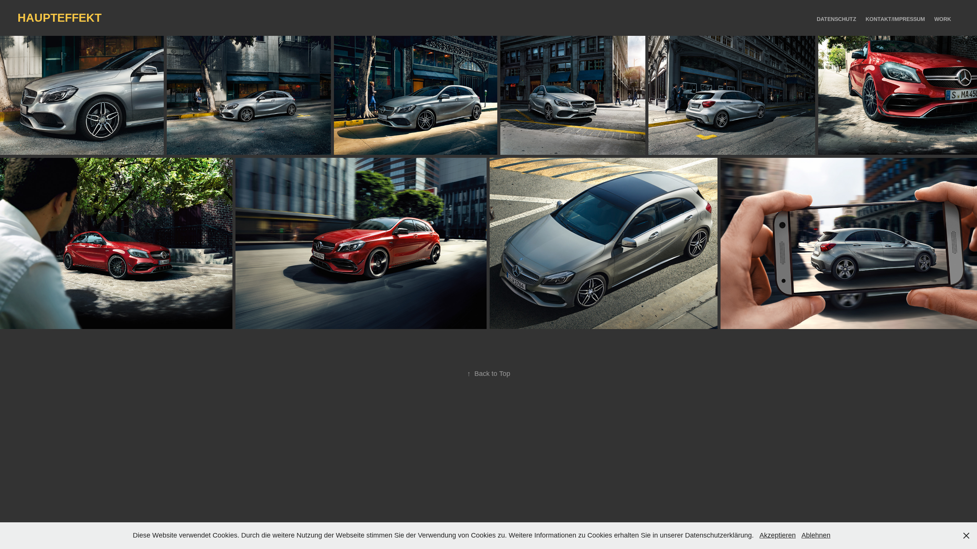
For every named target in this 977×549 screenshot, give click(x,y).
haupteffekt (60, 17)
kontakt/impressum (895, 19)
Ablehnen (815, 535)
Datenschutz (836, 19)
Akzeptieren (777, 535)
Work (942, 19)
